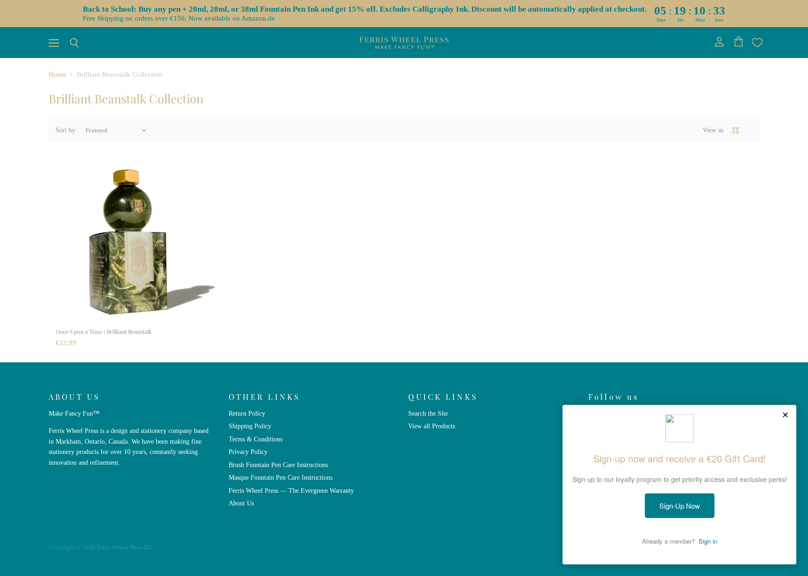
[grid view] (735, 130)
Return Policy (247, 413)
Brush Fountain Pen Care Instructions (278, 464)
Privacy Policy (248, 451)
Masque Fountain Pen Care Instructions (280, 477)
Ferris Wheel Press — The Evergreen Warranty (291, 490)
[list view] (747, 130)
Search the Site (428, 413)
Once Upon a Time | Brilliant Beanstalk (104, 331)
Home (57, 74)
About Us (241, 503)
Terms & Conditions (255, 439)
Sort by (65, 130)
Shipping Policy (250, 426)
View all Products (431, 426)
